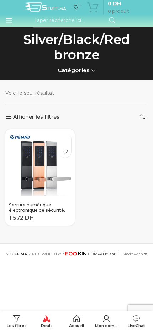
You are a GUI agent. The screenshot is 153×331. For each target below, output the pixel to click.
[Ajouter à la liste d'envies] (65, 151)
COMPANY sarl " (92, 253)
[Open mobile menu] (9, 20)
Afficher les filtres (36, 117)
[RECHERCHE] (112, 20)
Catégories (74, 70)
